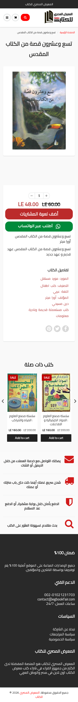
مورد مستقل (49, 278)
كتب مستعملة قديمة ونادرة (49, 310)
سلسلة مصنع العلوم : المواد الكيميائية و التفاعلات (56, 420)
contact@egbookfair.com (56, 599)
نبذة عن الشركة (64, 629)
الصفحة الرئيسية (67, 32)
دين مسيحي (60, 304)
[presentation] (3, 401)
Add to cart (22, 438)
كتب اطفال (48, 285)
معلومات (62, 316)
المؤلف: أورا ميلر (57, 298)
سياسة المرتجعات (62, 634)
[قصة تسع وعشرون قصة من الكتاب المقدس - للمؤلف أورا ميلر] (39, 110)
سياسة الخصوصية (62, 639)
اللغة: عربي (61, 292)
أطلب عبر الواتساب (39, 226)
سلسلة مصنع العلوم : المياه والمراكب (22, 418)
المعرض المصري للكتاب (31, 694)
